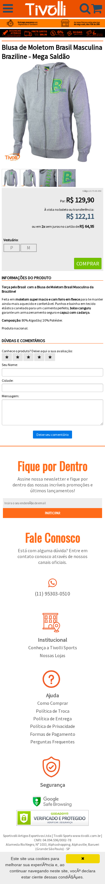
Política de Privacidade (52, 726)
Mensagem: (10, 396)
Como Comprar (52, 703)
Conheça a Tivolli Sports (52, 647)
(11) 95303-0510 (52, 593)
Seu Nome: (10, 364)
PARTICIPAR (52, 513)
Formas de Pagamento (52, 734)
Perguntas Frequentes (52, 742)
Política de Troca (52, 711)
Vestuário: (11, 240)
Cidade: (7, 380)
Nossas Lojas (52, 655)
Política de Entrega (52, 718)
